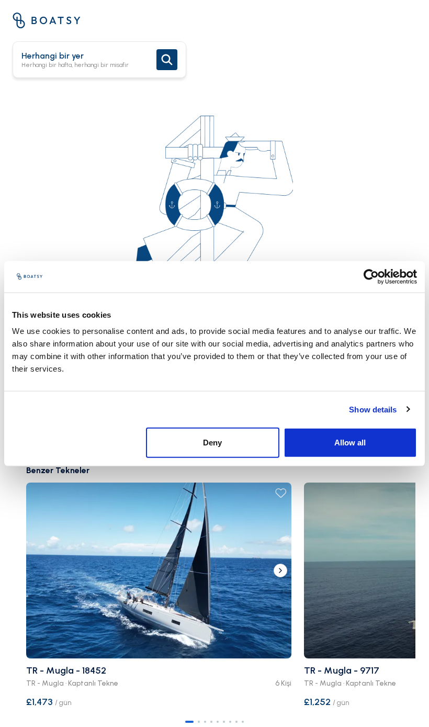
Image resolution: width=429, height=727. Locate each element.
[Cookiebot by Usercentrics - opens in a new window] (371, 276)
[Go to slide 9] (243, 722)
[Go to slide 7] (230, 722)
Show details (373, 409)
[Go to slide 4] (211, 722)
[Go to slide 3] (205, 722)
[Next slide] (280, 570)
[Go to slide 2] (199, 722)
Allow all (350, 442)
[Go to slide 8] (236, 722)
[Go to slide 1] (189, 722)
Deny (212, 442)
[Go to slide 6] (224, 722)
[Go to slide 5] (218, 722)
